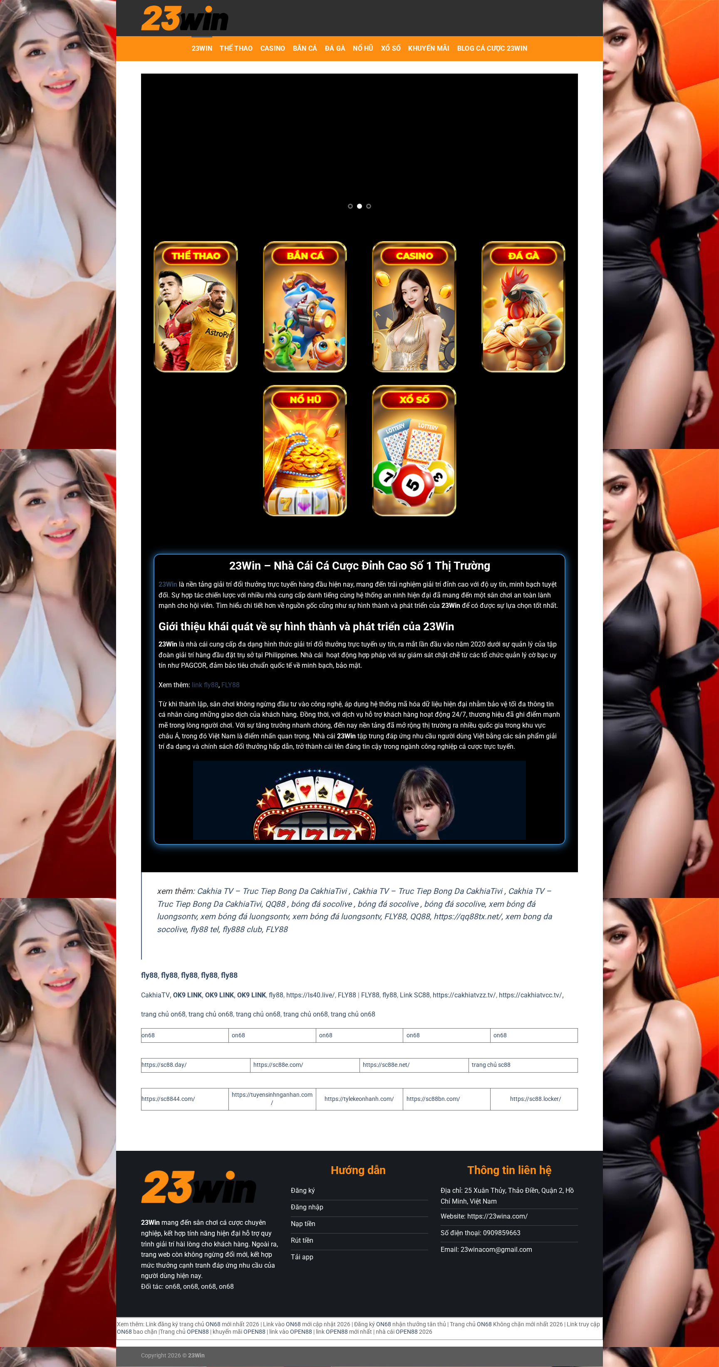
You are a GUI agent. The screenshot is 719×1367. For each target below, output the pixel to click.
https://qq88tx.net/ (467, 916)
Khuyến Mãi (428, 48)
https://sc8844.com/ (168, 1099)
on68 (148, 1035)
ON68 (213, 1324)
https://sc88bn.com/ (433, 1099)
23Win (202, 48)
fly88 (149, 975)
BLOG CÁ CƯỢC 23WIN (492, 48)
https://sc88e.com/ (278, 1064)
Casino (272, 48)
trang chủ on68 (163, 1014)
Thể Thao (236, 48)
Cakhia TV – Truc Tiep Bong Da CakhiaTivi (272, 891)
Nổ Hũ (363, 48)
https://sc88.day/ (164, 1064)
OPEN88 (198, 1331)
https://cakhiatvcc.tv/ (530, 995)
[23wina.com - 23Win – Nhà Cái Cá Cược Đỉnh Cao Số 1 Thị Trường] (238, 18)
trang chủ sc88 (491, 1064)
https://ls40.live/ (310, 995)
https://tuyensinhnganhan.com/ (272, 1098)
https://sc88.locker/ (535, 1099)
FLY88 (230, 685)
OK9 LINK (187, 995)
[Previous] (172, 151)
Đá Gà (335, 48)
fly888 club (242, 929)
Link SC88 (415, 995)
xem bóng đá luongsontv (244, 916)
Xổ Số (391, 48)
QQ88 (275, 904)
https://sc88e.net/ (386, 1064)
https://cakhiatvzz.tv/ (464, 995)
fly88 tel (204, 929)
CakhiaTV (155, 995)
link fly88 (205, 685)
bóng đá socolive (321, 904)
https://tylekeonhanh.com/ (359, 1099)
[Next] (546, 151)
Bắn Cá (305, 48)
